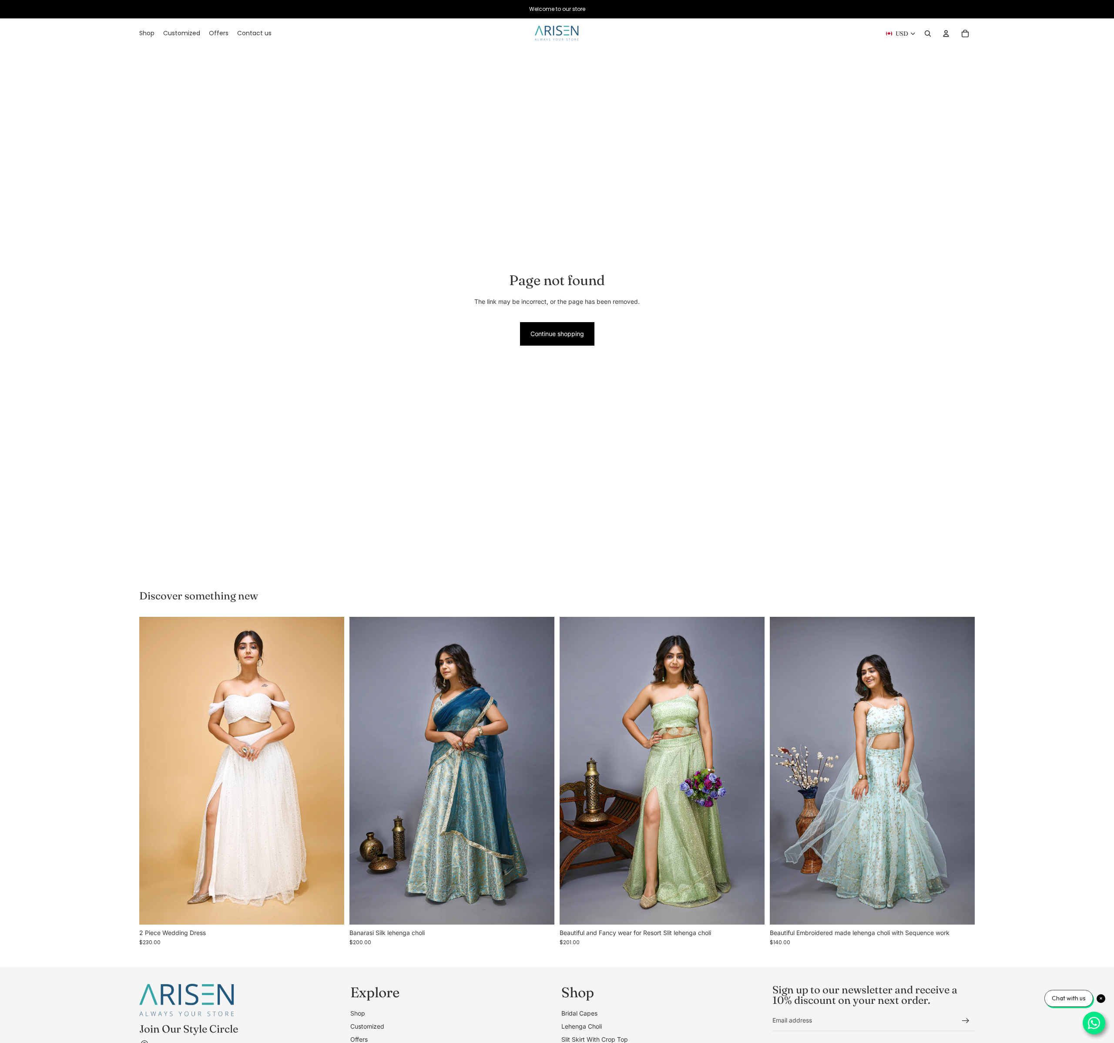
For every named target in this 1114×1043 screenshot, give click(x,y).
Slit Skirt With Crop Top (594, 1039)
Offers (359, 1039)
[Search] (927, 33)
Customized (367, 1026)
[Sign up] (965, 1020)
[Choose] (331, 911)
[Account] (946, 33)
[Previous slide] (152, 771)
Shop (357, 1012)
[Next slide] (331, 771)
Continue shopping (557, 333)
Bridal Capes (579, 1012)
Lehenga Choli (581, 1026)
